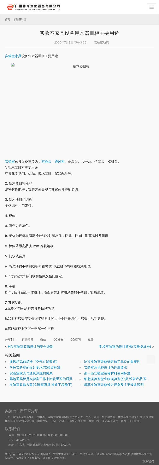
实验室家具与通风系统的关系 (31, 373)
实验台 (46, 161)
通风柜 (60, 161)
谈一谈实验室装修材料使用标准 (107, 373)
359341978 (23, 439)
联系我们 (148, 461)
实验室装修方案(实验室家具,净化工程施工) (41, 385)
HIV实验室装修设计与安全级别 (30, 346)
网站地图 (45, 454)
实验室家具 (13, 56)
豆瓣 (90, 339)
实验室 (10, 161)
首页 (7, 19)
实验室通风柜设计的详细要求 (105, 367)
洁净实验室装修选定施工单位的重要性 (112, 362)
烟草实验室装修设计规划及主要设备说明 (114, 385)
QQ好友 (57, 339)
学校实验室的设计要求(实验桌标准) (125, 346)
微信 (42, 339)
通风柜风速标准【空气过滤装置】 (34, 362)
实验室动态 (101, 42)
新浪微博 (27, 339)
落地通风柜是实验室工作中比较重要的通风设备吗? (47, 379)
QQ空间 (75, 339)
